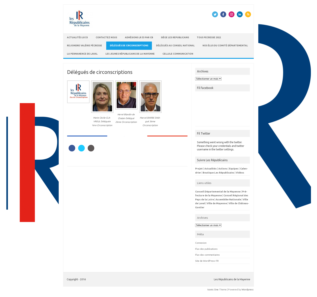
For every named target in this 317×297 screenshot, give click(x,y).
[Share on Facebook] (72, 150)
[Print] (91, 150)
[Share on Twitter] (81, 150)
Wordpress (248, 289)
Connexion (201, 242)
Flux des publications (206, 249)
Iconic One (212, 289)
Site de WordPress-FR (207, 261)
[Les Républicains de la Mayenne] (79, 27)
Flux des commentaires (207, 254)
